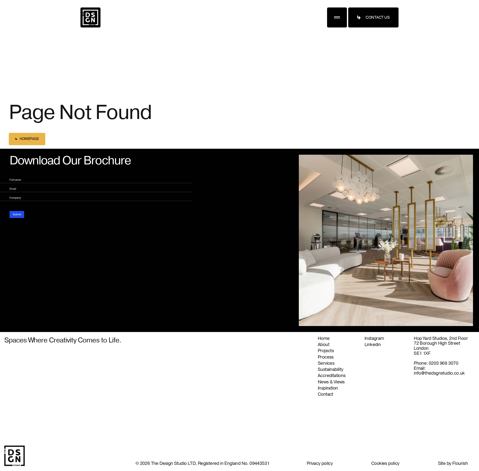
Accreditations (332, 375)
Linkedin (372, 344)
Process (326, 357)
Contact (325, 394)
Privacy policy (320, 463)
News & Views (331, 382)
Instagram (374, 338)
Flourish (460, 463)
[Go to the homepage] (90, 17)
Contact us (378, 17)
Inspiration (328, 388)
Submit (17, 214)
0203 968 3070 (443, 363)
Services (326, 363)
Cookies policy (385, 463)
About (323, 344)
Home (324, 338)
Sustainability (330, 369)
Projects (326, 350)
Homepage (29, 139)
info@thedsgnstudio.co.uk (439, 373)
